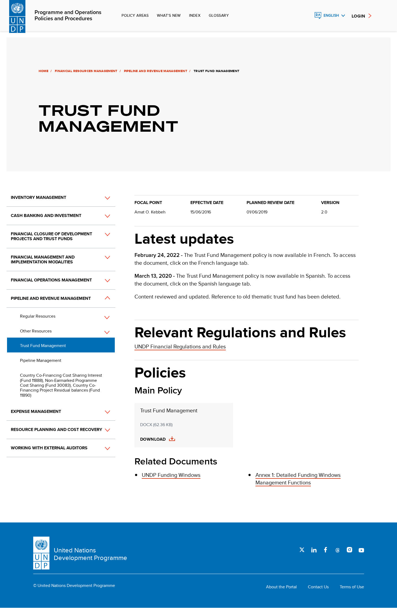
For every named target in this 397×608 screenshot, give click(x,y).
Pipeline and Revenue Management (155, 71)
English (331, 15)
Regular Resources (37, 316)
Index (194, 15)
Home (43, 71)
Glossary (219, 15)
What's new (169, 15)
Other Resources (36, 331)
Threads (337, 549)
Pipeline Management (40, 360)
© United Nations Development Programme (74, 586)
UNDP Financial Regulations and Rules (180, 346)
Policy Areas (135, 15)
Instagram (349, 549)
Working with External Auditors (49, 448)
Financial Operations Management (51, 280)
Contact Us (318, 587)
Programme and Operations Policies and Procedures (68, 15)
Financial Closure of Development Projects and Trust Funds (51, 236)
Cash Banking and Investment (46, 215)
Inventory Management (38, 197)
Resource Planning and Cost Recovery (56, 429)
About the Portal (281, 587)
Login (358, 16)
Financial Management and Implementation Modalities (43, 259)
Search (306, 15)
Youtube (361, 549)
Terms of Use (352, 587)
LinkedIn (314, 549)
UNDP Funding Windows (171, 475)
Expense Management (36, 411)
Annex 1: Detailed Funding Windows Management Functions (298, 478)
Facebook (325, 549)
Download (153, 439)
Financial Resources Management (86, 71)
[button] (101, 198)
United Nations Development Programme (90, 553)
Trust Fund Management (43, 345)
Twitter (302, 549)
